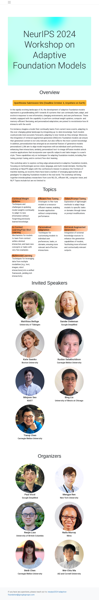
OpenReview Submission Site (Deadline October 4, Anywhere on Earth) (49, 103)
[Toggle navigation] (9, 2)
